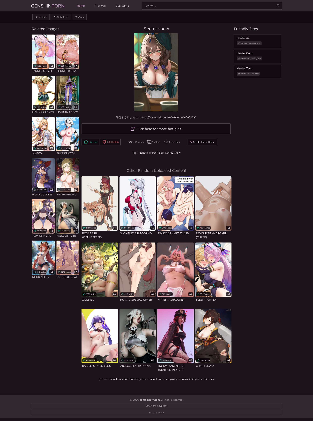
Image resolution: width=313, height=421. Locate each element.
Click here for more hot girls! (158, 129)
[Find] (278, 6)
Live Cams (122, 5)
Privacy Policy (156, 412)
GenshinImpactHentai (204, 142)
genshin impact (148, 152)
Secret (169, 152)
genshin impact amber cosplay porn (160, 379)
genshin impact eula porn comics (118, 379)
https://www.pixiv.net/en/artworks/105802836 (168, 117)
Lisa (161, 152)
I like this (93, 142)
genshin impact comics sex (198, 379)
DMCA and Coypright (156, 405)
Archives (100, 5)
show (177, 152)
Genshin (48, 5)
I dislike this (113, 142)
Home (81, 5)
